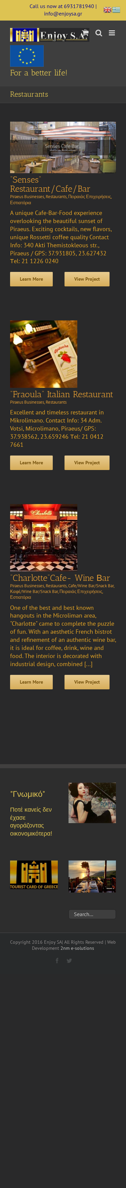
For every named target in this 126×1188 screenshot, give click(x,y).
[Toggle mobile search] (98, 32)
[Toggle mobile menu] (112, 32)
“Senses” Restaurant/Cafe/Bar (50, 184)
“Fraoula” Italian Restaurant (61, 394)
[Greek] (116, 9)
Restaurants (56, 196)
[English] (107, 9)
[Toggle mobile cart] (85, 32)
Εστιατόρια (20, 203)
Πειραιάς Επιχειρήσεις (89, 196)
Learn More (31, 279)
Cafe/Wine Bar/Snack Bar (91, 586)
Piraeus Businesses (27, 196)
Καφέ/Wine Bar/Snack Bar (34, 591)
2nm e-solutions (77, 948)
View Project (87, 279)
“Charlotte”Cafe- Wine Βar (60, 578)
